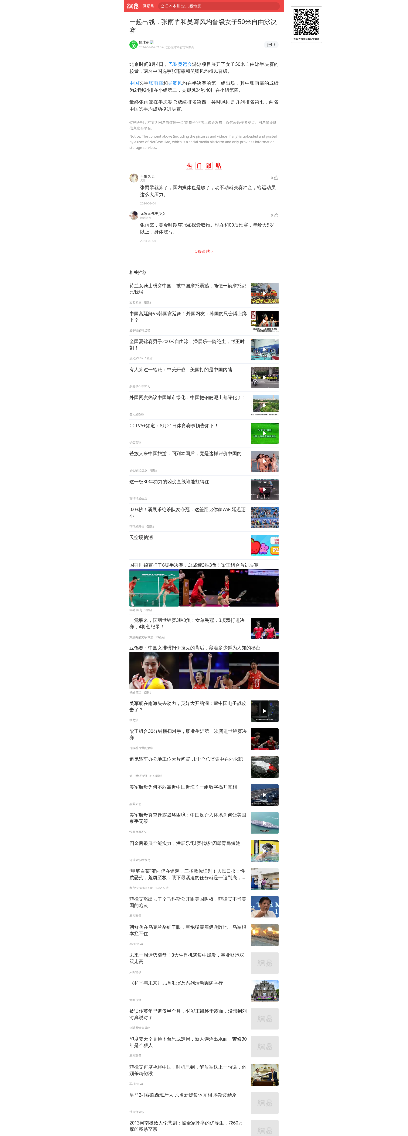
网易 (132, 6)
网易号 (148, 6)
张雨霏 (156, 83)
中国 (134, 83)
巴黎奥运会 (180, 64)
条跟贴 (203, 251)
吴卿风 (175, 83)
